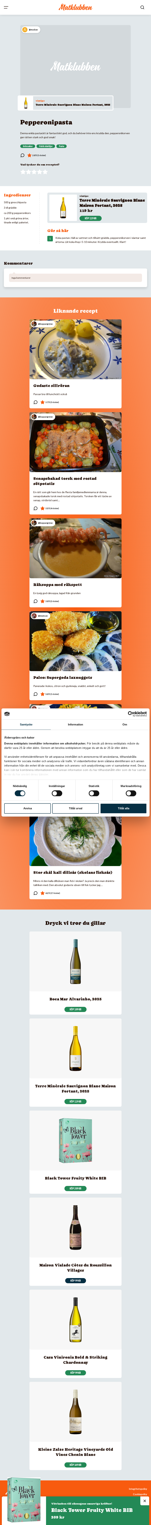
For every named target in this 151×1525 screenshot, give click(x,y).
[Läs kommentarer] (22, 155)
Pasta (61, 146)
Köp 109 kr (75, 1009)
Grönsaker (28, 146)
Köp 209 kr (75, 1188)
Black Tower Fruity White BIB (75, 1178)
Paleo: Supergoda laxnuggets (62, 677)
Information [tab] (75, 724)
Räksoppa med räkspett (57, 584)
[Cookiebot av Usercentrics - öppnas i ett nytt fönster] (131, 714)
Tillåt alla (123, 808)
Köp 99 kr (75, 1280)
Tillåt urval (75, 808)
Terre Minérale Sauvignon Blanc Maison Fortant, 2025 (73, 104)
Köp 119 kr (90, 218)
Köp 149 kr (75, 1464)
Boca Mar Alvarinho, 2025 (76, 999)
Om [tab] (124, 724)
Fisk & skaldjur (45, 146)
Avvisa (27, 808)
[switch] (57, 793)
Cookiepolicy (140, 1494)
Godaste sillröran (51, 385)
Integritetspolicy (138, 1489)
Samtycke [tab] (26, 724)
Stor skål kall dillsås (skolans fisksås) (73, 872)
